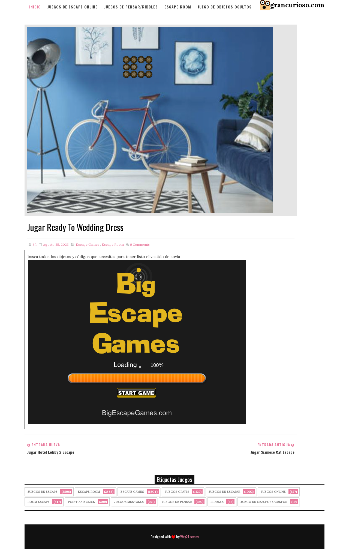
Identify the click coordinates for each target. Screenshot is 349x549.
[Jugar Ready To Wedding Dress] (150, 119)
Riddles (217, 502)
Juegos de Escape (43, 492)
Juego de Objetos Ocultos (263, 502)
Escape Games (87, 244)
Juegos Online (273, 492)
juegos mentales (129, 502)
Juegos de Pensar (177, 502)
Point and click (81, 502)
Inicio (35, 7)
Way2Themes (189, 536)
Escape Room (177, 7)
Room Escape (39, 502)
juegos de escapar (224, 492)
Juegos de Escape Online (72, 7)
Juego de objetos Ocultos (225, 7)
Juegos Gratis (177, 492)
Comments (140, 244)
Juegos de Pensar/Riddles (131, 7)
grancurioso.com (297, 5)
